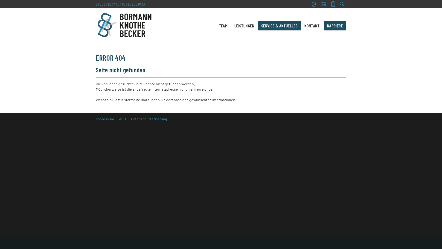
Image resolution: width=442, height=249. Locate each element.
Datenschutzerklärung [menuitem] (149, 119)
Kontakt (312, 25)
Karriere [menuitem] (335, 25)
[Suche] (342, 4)
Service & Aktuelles (279, 25)
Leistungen (244, 25)
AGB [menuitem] (122, 119)
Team (223, 25)
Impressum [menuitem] (105, 119)
